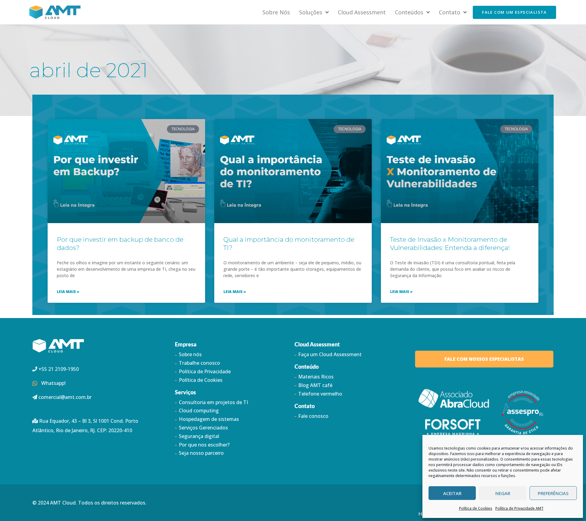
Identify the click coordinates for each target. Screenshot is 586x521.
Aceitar (452, 493)
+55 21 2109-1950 (58, 369)
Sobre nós (276, 12)
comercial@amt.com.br (65, 397)
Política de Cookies (475, 508)
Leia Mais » (68, 291)
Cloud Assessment (362, 12)
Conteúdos (409, 12)
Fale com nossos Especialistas (484, 359)
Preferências (553, 493)
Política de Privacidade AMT (519, 508)
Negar (502, 493)
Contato (449, 12)
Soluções (310, 12)
